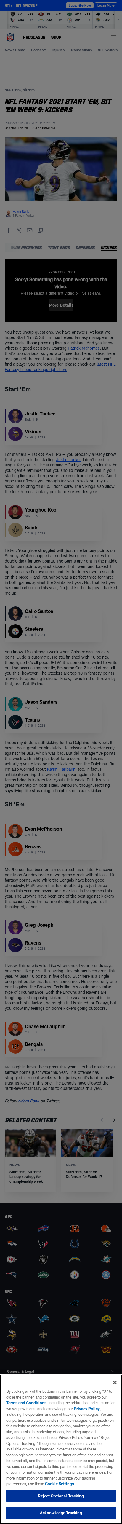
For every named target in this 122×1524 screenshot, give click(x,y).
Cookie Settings (59, 1483)
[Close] (114, 1382)
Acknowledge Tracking (61, 1512)
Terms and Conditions (26, 1402)
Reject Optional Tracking (61, 1495)
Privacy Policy (87, 1408)
